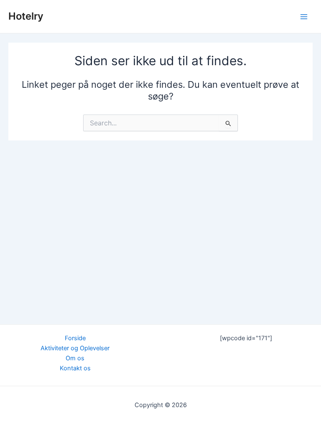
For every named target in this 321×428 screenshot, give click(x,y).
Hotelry (25, 16)
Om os (75, 358)
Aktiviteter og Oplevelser (75, 348)
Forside (75, 338)
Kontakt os (75, 368)
